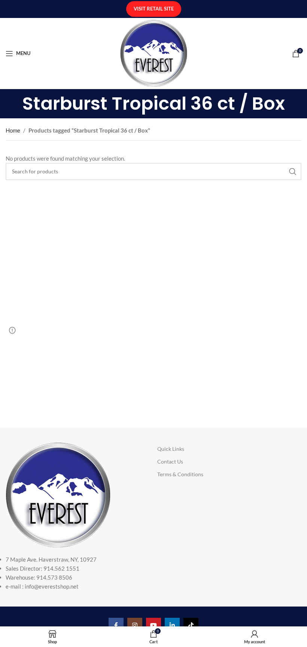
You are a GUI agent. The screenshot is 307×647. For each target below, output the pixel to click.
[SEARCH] (292, 171)
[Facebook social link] (116, 625)
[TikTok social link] (190, 625)
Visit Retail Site (154, 9)
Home (13, 130)
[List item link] (66, 573)
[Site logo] (153, 52)
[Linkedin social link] (172, 625)
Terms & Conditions (180, 474)
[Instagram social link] (134, 625)
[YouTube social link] (153, 625)
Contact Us (170, 461)
